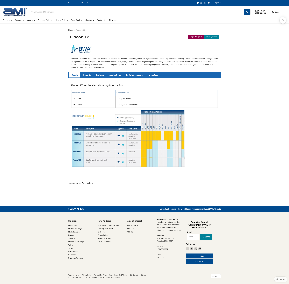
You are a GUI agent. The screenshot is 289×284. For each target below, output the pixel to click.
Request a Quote (196, 37)
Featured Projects (45, 20)
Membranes (72, 225)
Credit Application (104, 242)
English (216, 3)
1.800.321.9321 (260, 13)
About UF (130, 229)
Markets (30, 20)
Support (70, 3)
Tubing (70, 248)
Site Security (134, 275)
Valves (70, 245)
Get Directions (199, 256)
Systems (71, 238)
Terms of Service (73, 275)
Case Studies (76, 20)
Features (100, 75)
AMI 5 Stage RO (133, 225)
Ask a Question (211, 37)
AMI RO (130, 232)
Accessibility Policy (100, 275)
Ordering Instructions (105, 229)
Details (75, 75)
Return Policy (103, 235)
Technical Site (80, 3)
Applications (115, 75)
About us (89, 20)
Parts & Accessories (134, 75)
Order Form (102, 232)
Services (19, 20)
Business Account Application (108, 225)
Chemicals (72, 255)
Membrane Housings (76, 242)
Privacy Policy (86, 275)
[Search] (247, 12)
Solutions (7, 20)
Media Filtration (73, 232)
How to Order (61, 20)
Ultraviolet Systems (75, 258)
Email (189, 232)
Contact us (164, 209)
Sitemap (143, 275)
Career (89, 3)
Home (70, 30)
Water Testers (73, 251)
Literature (153, 75)
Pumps (71, 235)
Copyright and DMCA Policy (118, 275)
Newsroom (113, 20)
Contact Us (101, 20)
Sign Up (206, 237)
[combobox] (137, 12)
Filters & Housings (75, 229)
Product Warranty (104, 238)
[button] (283, 20)
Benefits (87, 75)
